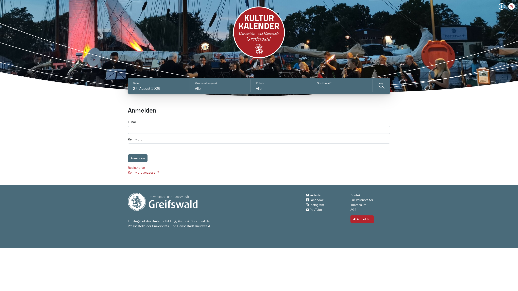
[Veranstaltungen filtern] (381, 85)
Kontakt (356, 195)
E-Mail (132, 122)
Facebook (316, 200)
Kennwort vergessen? (143, 172)
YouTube (315, 209)
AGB (353, 209)
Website (315, 195)
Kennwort (135, 139)
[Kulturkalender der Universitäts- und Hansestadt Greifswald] (259, 32)
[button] (511, 6)
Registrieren (136, 167)
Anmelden (363, 219)
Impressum (358, 205)
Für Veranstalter (361, 200)
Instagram (316, 205)
